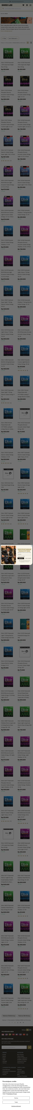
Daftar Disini (21, 558)
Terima (16, 1098)
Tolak (16, 1102)
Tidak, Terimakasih (28, 558)
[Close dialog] (31, 545)
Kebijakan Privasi (12, 1093)
